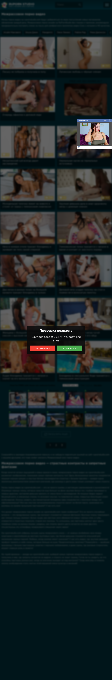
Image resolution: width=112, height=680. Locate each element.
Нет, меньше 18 (42, 348)
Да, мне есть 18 (69, 348)
